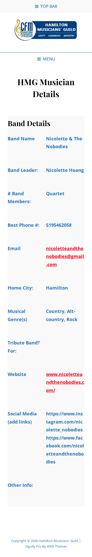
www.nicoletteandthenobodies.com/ (65, 382)
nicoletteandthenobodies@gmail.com (65, 256)
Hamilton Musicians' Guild (58, 540)
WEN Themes (57, 546)
